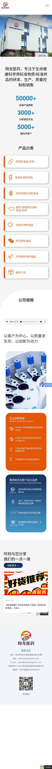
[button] (22, 59)
